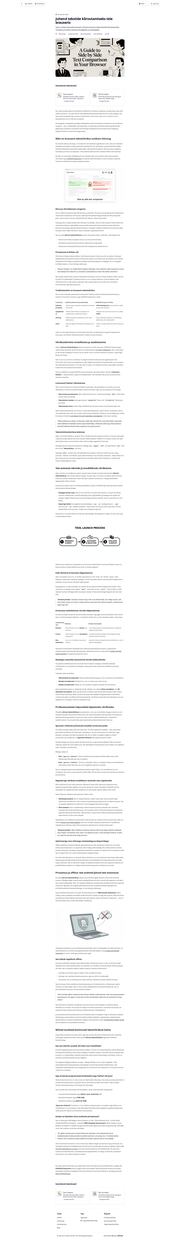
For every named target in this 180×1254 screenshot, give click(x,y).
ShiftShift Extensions (74, 159)
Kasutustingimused (110, 1221)
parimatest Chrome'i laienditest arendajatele (86, 416)
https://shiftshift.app (63, 1174)
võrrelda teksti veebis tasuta (114, 1020)
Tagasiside (84, 1217)
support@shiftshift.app (90, 1221)
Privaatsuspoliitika (109, 1217)
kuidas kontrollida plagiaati (70, 822)
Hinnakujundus (62, 1224)
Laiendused (60, 1221)
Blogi (58, 1228)
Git (99, 615)
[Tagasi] (21, 3)
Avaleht (59, 1217)
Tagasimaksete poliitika (111, 1224)
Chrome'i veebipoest (103, 350)
